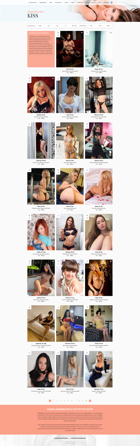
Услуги (91, 25)
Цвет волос (74, 25)
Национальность (82, 25)
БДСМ (51, 2)
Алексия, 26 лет (41, 160)
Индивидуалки (43, 2)
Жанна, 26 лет (99, 160)
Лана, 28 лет (41, 206)
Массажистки (58, 2)
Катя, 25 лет (70, 206)
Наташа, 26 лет (69, 252)
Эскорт (72, 2)
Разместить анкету (90, 2)
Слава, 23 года (41, 252)
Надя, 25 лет (41, 389)
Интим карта (80, 2)
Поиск (99, 2)
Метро (100, 25)
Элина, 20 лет (99, 343)
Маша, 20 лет (99, 69)
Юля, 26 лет (69, 69)
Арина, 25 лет (41, 298)
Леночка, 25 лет (70, 343)
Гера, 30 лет (70, 115)
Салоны (66, 2)
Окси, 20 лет (70, 389)
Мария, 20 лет (41, 115)
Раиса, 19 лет (70, 160)
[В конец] (90, 401)
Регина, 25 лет (98, 115)
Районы (108, 25)
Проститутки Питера (70, 443)
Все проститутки (33, 2)
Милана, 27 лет (98, 389)
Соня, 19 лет (98, 252)
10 (86, 400)
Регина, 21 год (70, 298)
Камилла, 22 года (41, 343)
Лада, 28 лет (99, 298)
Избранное (106, 2)
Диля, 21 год (98, 206)
